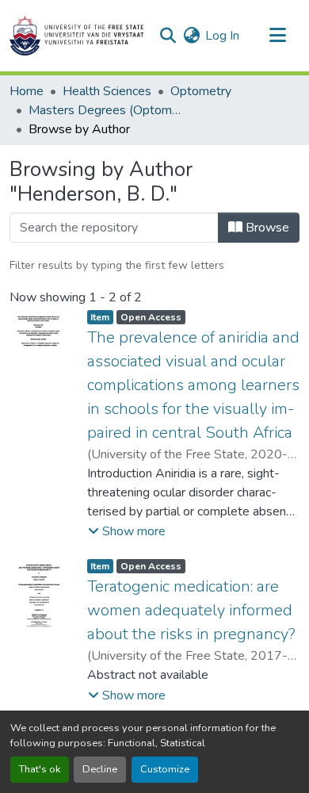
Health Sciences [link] (107, 91)
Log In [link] (222, 35)
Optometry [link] (200, 91)
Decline (99, 769)
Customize (164, 769)
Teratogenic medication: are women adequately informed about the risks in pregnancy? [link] (191, 610)
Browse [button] (265, 227)
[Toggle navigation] (277, 36)
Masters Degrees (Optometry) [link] (108, 110)
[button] (76, 36)
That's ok (39, 769)
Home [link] (27, 91)
